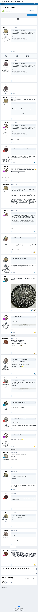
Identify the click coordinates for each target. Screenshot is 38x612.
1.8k (6, 243)
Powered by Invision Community (19, 610)
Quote (14, 51)
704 (6, 365)
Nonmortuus (5, 452)
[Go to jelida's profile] (6, 149)
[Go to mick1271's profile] (6, 64)
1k (6, 461)
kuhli (6, 10)
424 (6, 93)
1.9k (6, 154)
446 (15, 18)
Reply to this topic (32, 14)
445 (13, 18)
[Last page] (33, 19)
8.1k (6, 36)
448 (20, 18)
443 (8, 18)
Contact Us (17, 608)
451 (26, 18)
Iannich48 (6, 84)
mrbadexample (5, 338)
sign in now (23, 578)
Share (27, 10)
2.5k (6, 386)
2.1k (6, 347)
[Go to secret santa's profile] (6, 554)
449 (22, 18)
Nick (6, 471)
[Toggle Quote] (12, 30)
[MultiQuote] (11, 51)
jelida (22, 30)
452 (29, 18)
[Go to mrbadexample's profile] (6, 342)
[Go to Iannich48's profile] (6, 88)
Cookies (21, 608)
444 (11, 18)
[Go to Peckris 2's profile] (6, 126)
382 (6, 69)
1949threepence (5, 27)
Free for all (13, 11)
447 (18, 18)
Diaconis (6, 356)
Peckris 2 (6, 122)
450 (24, 18)
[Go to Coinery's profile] (6, 280)
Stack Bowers (13, 461)
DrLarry (5, 235)
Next (31, 18)
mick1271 (6, 60)
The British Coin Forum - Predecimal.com (12, 1)
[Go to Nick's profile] (6, 475)
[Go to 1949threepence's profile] (6, 31)
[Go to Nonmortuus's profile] (6, 456)
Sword (5, 377)
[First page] (2, 19)
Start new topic (22, 14)
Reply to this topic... (10, 582)
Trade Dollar (13, 456)
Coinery (5, 276)
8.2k (6, 284)
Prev (4, 18)
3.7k (6, 131)
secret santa (5, 550)
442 (6, 18)
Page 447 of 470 (36, 20)
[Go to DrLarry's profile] (6, 238)
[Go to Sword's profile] (6, 381)
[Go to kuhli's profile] (3, 11)
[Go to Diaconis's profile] (6, 360)
